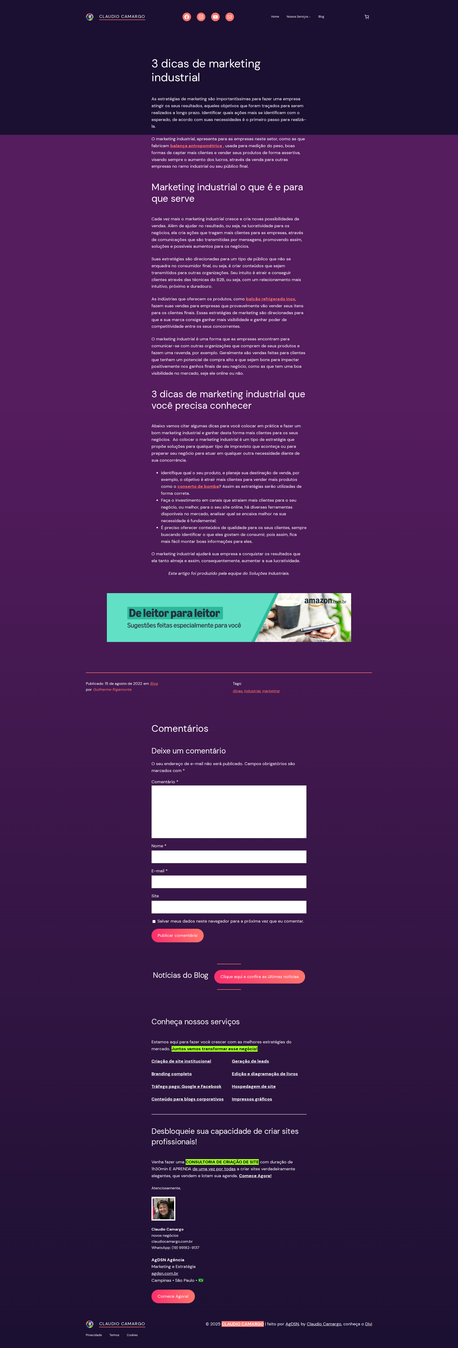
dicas (237, 690)
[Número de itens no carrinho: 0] (366, 16)
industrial (252, 690)
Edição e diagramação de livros (265, 1074)
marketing (271, 690)
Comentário (164, 782)
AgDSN (292, 1324)
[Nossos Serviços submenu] (310, 17)
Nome (159, 846)
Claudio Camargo (122, 16)
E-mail (159, 871)
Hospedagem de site (254, 1086)
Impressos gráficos (252, 1099)
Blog (154, 683)
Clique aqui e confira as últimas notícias (259, 976)
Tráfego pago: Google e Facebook (186, 1086)
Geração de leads (250, 1061)
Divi (368, 1324)
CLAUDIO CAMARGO (243, 1324)
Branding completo (171, 1074)
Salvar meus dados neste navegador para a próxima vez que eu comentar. (230, 921)
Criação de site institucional (181, 1061)
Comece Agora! (173, 1296)
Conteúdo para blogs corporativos (187, 1099)
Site (155, 896)
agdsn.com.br (164, 1273)
